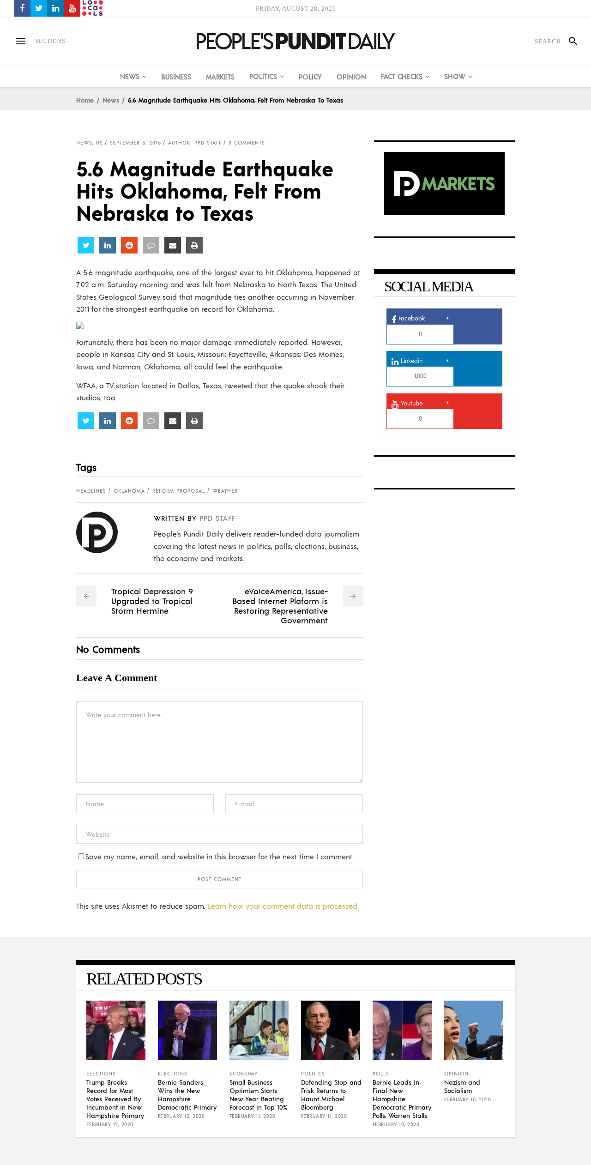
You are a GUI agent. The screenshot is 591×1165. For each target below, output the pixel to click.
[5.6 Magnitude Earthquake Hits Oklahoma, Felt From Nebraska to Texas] (104, 532)
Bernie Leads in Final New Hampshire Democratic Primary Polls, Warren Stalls (402, 1098)
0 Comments (247, 142)
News (111, 100)
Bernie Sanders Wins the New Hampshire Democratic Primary (187, 1094)
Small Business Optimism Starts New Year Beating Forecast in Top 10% (258, 1094)
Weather (225, 491)
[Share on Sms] (151, 245)
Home (85, 100)
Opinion (456, 1073)
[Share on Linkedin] (107, 245)
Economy (243, 1073)
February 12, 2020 (109, 1124)
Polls (381, 1073)
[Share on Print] (194, 245)
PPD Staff (217, 517)
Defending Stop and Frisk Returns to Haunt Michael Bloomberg (331, 1094)
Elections (101, 1073)
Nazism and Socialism (462, 1086)
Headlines (91, 491)
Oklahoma (129, 491)
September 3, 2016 (135, 142)
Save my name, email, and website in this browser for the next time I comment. (219, 856)
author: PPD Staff (195, 142)
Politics (313, 1073)
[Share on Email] (172, 245)
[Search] (569, 41)
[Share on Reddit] (129, 245)
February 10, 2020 (396, 1124)
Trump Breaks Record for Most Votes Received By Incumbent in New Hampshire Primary (115, 1098)
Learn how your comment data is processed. (283, 906)
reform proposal (178, 491)
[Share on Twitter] (86, 245)
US (99, 142)
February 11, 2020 (252, 1116)
